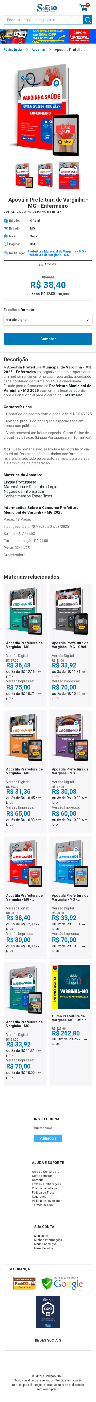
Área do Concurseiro (45, 1171)
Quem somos (43, 1128)
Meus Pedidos (43, 1248)
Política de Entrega (44, 1188)
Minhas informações (48, 1240)
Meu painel (41, 1235)
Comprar (48, 339)
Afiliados (48, 1138)
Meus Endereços (45, 1244)
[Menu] (9, 8)
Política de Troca (43, 1192)
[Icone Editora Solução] (47, 8)
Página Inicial (13, 49)
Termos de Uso (42, 1205)
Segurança (39, 1196)
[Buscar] (87, 19)
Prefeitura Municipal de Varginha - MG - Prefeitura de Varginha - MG (57, 253)
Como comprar (42, 1175)
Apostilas (39, 49)
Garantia (38, 1180)
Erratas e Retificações (46, 1184)
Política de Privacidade (47, 1200)
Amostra (51, 264)
